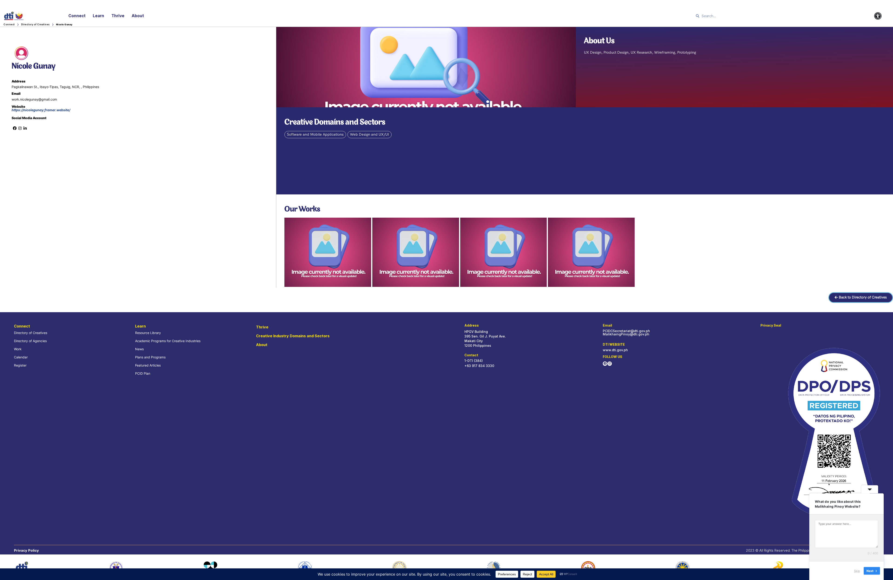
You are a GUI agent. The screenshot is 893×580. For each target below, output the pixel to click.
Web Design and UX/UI (369, 134)
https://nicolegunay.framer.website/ (41, 110)
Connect (77, 15)
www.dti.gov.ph (615, 350)
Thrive (117, 15)
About (138, 15)
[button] (860, 297)
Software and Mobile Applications (315, 134)
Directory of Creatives (35, 24)
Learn (98, 15)
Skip (857, 570)
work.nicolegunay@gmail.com (34, 99)
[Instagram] (609, 363)
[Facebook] (605, 363)
